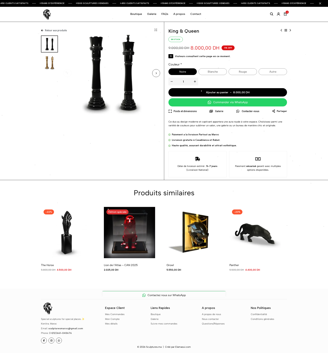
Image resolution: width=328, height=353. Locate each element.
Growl (170, 265)
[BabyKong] (290, 30)
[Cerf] (281, 30)
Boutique (136, 14)
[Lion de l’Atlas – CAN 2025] (129, 232)
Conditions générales (262, 319)
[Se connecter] (278, 14)
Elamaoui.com (183, 346)
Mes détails (111, 323)
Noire (182, 71)
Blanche (213, 71)
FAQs (164, 14)
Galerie (151, 14)
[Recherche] (271, 14)
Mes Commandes (115, 314)
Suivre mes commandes (164, 323)
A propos (179, 14)
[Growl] (192, 232)
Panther (234, 265)
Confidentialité (259, 314)
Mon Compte (112, 319)
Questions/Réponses (213, 323)
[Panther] (255, 232)
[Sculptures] (286, 30)
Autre (272, 71)
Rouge (243, 71)
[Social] (44, 340)
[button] (156, 73)
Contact (195, 14)
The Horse (47, 265)
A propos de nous (211, 314)
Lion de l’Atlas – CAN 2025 (121, 265)
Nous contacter (210, 319)
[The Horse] (66, 232)
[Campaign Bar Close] (322, 3)
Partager (282, 111)
